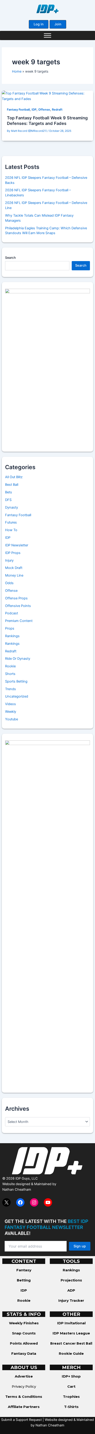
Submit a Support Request (21, 1420)
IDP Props (13, 553)
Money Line (14, 575)
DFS (8, 500)
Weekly (10, 712)
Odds (9, 583)
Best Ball (11, 485)
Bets (8, 492)
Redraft (57, 109)
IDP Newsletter (16, 545)
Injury (9, 560)
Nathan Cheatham (16, 1189)
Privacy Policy (24, 1386)
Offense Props (16, 598)
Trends (10, 689)
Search (10, 257)
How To (11, 530)
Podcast (11, 613)
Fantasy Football (18, 109)
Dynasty (11, 507)
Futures (11, 522)
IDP (34, 109)
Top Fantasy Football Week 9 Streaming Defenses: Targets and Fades (47, 120)
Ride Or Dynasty (17, 659)
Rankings (12, 636)
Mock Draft (13, 568)
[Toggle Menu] (47, 35)
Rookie (10, 666)
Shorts (10, 674)
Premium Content (19, 621)
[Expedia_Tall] (47, 367)
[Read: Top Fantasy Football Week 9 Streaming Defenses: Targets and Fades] (47, 96)
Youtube (11, 719)
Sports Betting (16, 681)
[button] (38, 24)
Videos (10, 704)
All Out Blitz (14, 477)
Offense (44, 109)
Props (9, 628)
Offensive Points (18, 606)
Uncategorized (16, 696)
